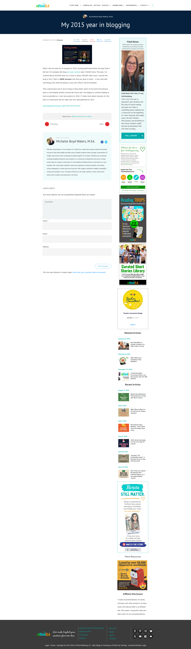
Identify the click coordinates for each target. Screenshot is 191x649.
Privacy (52, 645)
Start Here (83, 635)
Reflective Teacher (77, 116)
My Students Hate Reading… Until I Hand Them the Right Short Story (138, 427)
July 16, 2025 (123, 436)
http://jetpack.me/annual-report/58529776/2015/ (61, 106)
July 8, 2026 (122, 406)
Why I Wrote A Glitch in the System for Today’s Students (138, 411)
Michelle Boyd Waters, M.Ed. (102, 16)
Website (46, 247)
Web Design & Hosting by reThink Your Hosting (109, 645)
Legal (47, 645)
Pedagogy (60, 40)
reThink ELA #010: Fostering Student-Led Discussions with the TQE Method (139, 376)
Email (45, 234)
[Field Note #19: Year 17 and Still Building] (132, 70)
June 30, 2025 (123, 452)
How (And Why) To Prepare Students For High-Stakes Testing (138, 344)
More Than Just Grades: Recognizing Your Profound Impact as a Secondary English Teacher (138, 474)
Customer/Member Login (137, 645)
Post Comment (103, 266)
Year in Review (87, 116)
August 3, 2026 (123, 390)
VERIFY (133, 325)
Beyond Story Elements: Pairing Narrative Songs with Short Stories (138, 396)
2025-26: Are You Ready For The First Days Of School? (138, 442)
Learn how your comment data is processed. (89, 272)
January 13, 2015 (124, 339)
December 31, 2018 (125, 369)
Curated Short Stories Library (91, 628)
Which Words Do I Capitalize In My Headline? (136, 359)
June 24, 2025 (123, 467)
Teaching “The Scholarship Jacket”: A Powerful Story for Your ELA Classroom (138, 458)
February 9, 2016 (124, 354)
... (136, 129)
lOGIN (111, 635)
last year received (73, 72)
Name (45, 221)
